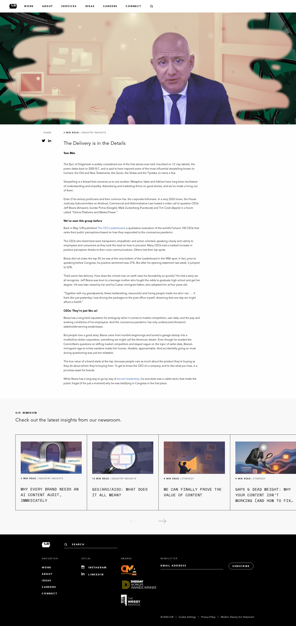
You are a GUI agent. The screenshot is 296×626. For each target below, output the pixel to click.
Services (69, 6)
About (47, 6)
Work (29, 6)
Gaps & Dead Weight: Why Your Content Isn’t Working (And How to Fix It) (263, 497)
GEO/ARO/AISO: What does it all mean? (120, 492)
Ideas (90, 6)
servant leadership (128, 379)
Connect (133, 6)
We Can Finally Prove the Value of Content (193, 492)
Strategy (188, 479)
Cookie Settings (187, 617)
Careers (110, 6)
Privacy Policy (208, 617)
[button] (134, 521)
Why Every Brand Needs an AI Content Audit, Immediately (50, 494)
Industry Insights (51, 479)
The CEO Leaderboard (111, 228)
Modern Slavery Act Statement (237, 617)
